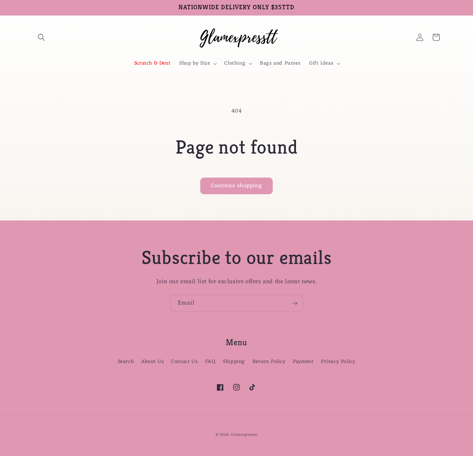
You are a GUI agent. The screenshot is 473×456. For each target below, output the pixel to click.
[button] (41, 37)
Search (126, 361)
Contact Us (184, 361)
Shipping (234, 361)
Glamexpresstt (244, 435)
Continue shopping (236, 186)
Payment (303, 361)
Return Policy (269, 361)
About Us (152, 361)
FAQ (210, 361)
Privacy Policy (338, 361)
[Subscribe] (294, 303)
